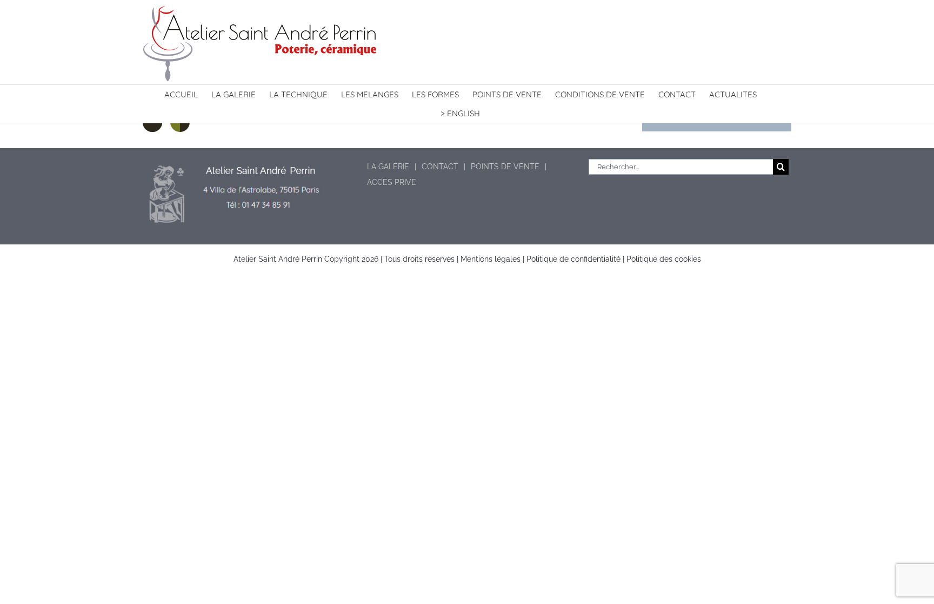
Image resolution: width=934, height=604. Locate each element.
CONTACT (440, 166)
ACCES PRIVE (391, 182)
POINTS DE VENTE (505, 166)
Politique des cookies (663, 259)
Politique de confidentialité (573, 259)
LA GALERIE (388, 166)
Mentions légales (491, 259)
